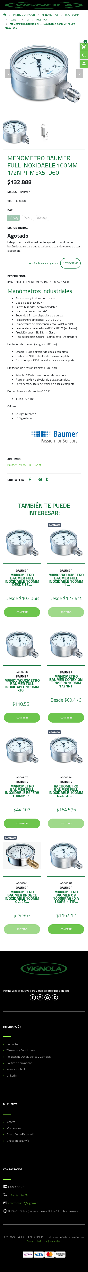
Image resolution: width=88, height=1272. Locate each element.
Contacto (12, 1044)
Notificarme (70, 263)
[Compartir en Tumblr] (47, 480)
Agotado (66, 612)
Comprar (22, 612)
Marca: (12, 192)
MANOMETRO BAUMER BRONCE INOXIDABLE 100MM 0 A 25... (22, 896)
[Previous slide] (8, 73)
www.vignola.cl (16, 1069)
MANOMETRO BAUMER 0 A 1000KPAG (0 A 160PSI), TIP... (66, 896)
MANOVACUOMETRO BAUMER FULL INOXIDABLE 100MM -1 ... (66, 579)
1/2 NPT (14, 20)
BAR (10, 210)
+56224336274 (18, 1195)
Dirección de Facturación (21, 1134)
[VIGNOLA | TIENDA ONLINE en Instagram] (40, 997)
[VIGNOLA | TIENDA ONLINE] (44, 5)
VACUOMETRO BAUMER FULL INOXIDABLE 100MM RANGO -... (66, 791)
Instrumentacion (24, 15)
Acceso (11, 1122)
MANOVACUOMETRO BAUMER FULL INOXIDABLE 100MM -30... (22, 685)
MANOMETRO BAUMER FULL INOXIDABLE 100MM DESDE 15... (22, 579)
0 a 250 (27, 218)
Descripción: (16, 276)
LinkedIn (12, 1075)
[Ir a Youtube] (47, 997)
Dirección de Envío (18, 1140)
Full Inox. (42, 20)
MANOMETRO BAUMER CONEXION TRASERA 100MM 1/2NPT (66, 681)
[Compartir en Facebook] (30, 480)
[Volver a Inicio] (4, 15)
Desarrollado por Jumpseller (44, 1241)
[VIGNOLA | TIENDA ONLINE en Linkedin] (55, 997)
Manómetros (50, 15)
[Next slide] (79, 73)
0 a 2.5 (13, 218)
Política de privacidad (19, 1063)
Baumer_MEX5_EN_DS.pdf (24, 465)
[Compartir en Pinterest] (40, 480)
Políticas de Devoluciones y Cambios (29, 1056)
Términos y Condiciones (21, 1050)
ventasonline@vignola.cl (23, 1203)
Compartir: (15, 480)
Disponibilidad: (18, 227)
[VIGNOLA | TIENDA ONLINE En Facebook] (33, 997)
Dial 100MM (72, 15)
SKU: (10, 201)
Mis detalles (14, 1128)
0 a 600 (41, 218)
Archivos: (14, 459)
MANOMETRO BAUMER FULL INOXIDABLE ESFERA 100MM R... (22, 791)
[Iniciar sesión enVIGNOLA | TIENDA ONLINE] (84, 64)
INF (27, 20)
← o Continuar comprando (43, 263)
